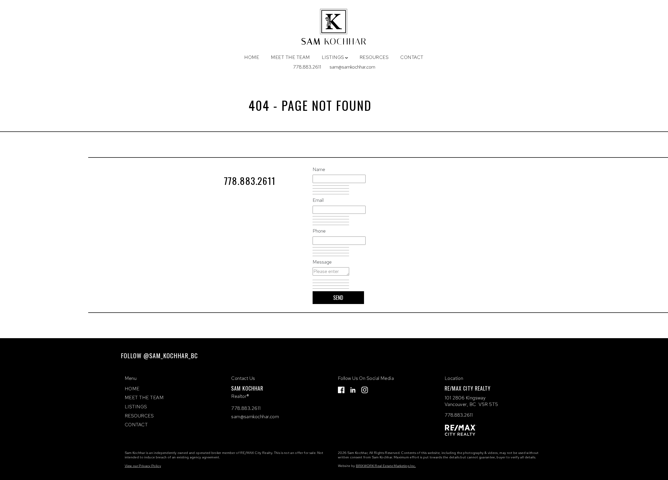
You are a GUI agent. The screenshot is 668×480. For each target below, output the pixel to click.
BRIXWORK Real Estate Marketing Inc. (386, 466)
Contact (412, 57)
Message (322, 262)
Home (251, 57)
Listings (136, 407)
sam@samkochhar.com (352, 67)
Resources (374, 57)
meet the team (290, 57)
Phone (319, 231)
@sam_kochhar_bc (171, 355)
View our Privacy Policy (143, 466)
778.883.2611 (307, 67)
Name (319, 169)
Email (318, 200)
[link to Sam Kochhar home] (334, 28)
